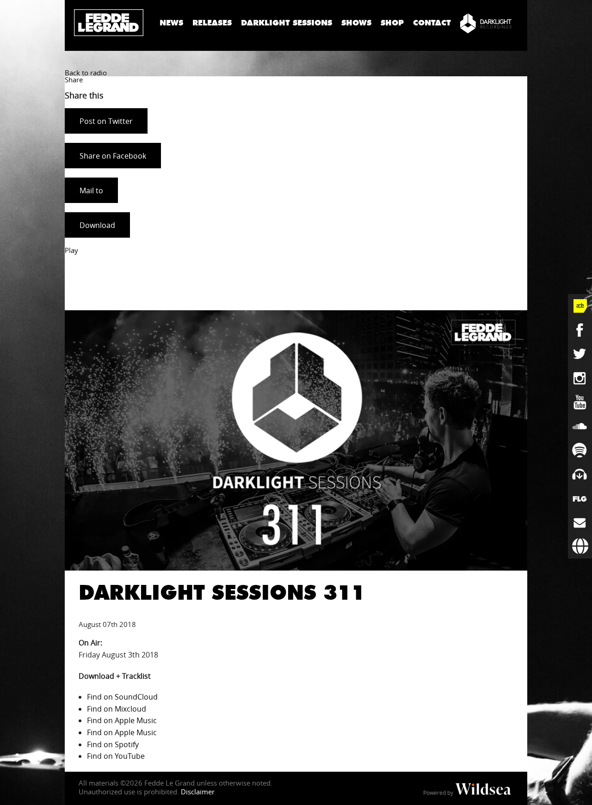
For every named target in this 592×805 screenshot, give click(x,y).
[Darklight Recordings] (486, 23)
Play (71, 250)
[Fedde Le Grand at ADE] (580, 306)
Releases (212, 23)
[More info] (580, 498)
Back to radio (86, 72)
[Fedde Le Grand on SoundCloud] (580, 426)
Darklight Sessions (286, 23)
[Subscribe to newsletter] (580, 522)
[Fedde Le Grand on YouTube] (580, 402)
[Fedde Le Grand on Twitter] (580, 354)
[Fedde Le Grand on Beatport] (580, 474)
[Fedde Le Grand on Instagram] (580, 378)
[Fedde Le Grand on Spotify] (580, 450)
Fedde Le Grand (108, 22)
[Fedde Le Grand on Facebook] (580, 330)
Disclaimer (198, 791)
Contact (432, 23)
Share (74, 79)
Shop (392, 23)
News (171, 23)
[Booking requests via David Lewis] (580, 547)
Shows (356, 23)
